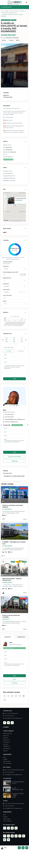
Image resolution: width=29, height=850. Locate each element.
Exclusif (15, 12)
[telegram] (12, 835)
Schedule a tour (7, 333)
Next (25, 339)
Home (2, 11)
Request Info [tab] (8, 637)
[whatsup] (8, 835)
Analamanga (5, 12)
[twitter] (8, 695)
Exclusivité (16, 11)
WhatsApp (14, 461)
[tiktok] (16, 835)
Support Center (6, 761)
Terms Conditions (7, 763)
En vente (11, 11)
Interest (4, 301)
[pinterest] (19, 695)
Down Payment (6, 289)
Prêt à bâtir (5, 748)
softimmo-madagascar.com (11, 421)
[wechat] (8, 839)
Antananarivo (22, 11)
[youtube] (23, 695)
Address (5, 141)
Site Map (5, 759)
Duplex (4, 737)
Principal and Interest (7, 261)
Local (4, 744)
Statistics (5, 312)
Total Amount (6, 283)
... (19, 513)
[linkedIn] (16, 695)
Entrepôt (5, 740)
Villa (4, 750)
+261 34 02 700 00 (9, 414)
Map (4, 189)
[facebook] (4, 695)
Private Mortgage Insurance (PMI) (10, 272)
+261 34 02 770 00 (9, 417)
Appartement (6, 733)
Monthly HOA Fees (7, 277)
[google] (12, 695)
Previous (3, 339)
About (4, 757)
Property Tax (6, 266)
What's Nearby (7, 228)
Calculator (6, 240)
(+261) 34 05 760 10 (9, 715)
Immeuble (5, 742)
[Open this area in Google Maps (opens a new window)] (5, 220)
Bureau (5, 735)
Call (15, 456)
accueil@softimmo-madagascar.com (13, 718)
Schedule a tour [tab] (21, 637)
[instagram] (4, 699)
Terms (24, 220)
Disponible (11, 12)
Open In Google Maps (8, 159)
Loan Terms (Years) (7, 295)
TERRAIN (7, 11)
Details (5, 167)
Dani (4, 410)
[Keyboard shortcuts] (9, 220)
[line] (4, 839)
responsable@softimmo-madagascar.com (15, 419)
